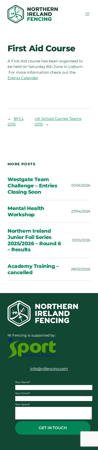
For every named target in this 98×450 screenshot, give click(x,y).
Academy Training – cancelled (33, 269)
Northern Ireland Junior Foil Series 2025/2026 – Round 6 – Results (34, 240)
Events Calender (23, 78)
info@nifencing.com (49, 368)
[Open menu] (87, 14)
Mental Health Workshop (26, 211)
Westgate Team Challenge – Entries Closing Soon (32, 185)
